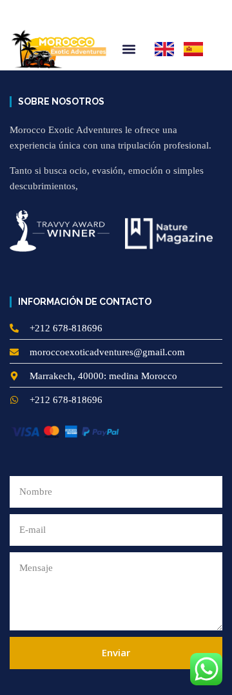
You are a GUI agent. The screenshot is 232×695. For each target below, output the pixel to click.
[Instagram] (37, 13)
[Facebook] (15, 13)
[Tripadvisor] (58, 13)
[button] (207, 13)
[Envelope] (80, 13)
